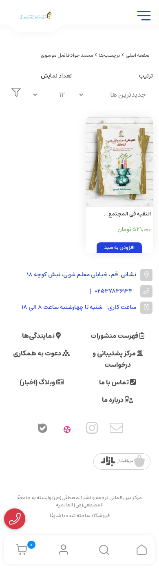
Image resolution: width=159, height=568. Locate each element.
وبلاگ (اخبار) (38, 382)
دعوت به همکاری (37, 353)
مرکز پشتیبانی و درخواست (115, 359)
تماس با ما (114, 382)
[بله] (42, 429)
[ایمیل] (116, 429)
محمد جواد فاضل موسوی (67, 55)
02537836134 (113, 291)
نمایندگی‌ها (39, 336)
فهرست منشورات (115, 336)
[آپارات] (67, 429)
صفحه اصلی (138, 55)
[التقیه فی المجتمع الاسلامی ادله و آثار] (119, 162)
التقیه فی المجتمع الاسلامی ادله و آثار (129, 214)
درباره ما (113, 400)
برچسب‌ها (109, 55)
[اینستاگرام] (92, 429)
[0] (19, 549)
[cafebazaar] (122, 461)
